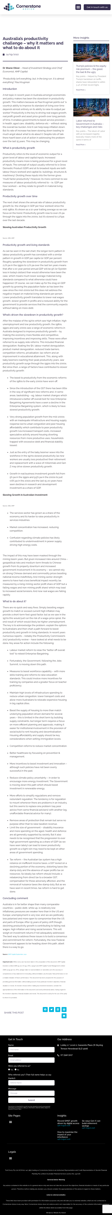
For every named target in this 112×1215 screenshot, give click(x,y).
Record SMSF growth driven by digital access (68, 1122)
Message (12, 1089)
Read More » (81, 90)
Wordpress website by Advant (56, 1212)
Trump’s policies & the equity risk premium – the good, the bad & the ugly (91, 69)
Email (10, 1055)
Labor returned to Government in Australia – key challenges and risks (90, 123)
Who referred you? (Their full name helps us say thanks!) (29, 1076)
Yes (12, 1070)
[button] (78, 7)
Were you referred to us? (19, 1066)
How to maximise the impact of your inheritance (67, 1134)
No (18, 1070)
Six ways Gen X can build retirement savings (91, 1123)
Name (11, 1045)
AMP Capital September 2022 (17, 954)
